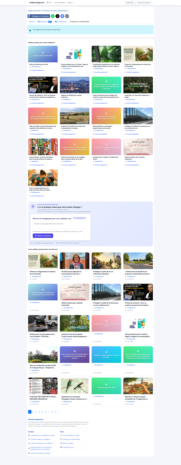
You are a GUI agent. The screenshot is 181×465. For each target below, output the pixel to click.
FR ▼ (50, 2)
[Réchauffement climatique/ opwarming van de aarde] (106, 122)
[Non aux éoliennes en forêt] (43, 59)
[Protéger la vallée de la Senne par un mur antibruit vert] (138, 122)
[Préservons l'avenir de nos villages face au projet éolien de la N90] (74, 153)
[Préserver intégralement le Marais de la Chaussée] (138, 60)
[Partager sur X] (57, 16)
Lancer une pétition (143, 2)
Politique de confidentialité (79, 22)
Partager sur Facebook (40, 16)
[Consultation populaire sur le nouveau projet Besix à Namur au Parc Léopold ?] (106, 60)
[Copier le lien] (67, 16)
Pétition (32, 22)
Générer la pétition (44, 236)
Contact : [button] (70, 2)
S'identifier (130, 2)
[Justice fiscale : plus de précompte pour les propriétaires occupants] (43, 153)
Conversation (62, 22)
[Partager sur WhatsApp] (53, 16)
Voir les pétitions (59, 2)
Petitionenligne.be (36, 3)
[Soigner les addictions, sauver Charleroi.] (74, 91)
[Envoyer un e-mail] (62, 16)
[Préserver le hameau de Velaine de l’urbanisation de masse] (74, 122)
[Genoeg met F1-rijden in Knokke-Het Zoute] (106, 153)
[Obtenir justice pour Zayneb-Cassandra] (138, 153)
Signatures (45, 22)
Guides (31, 432)
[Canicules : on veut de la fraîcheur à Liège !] (138, 91)
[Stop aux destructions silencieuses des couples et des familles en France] (43, 122)
